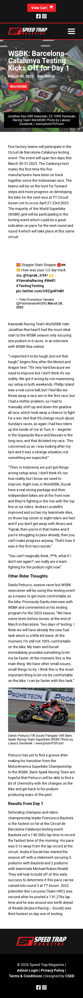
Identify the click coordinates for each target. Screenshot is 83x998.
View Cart (39, 8)
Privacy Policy (52, 970)
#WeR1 (50, 280)
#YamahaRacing (29, 280)
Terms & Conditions (25, 976)
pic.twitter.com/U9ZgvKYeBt (40, 291)
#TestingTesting (30, 286)
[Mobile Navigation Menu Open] (71, 31)
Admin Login (27, 970)
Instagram (44, 16)
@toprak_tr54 (34, 275)
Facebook (38, 16)
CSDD (69, 976)
